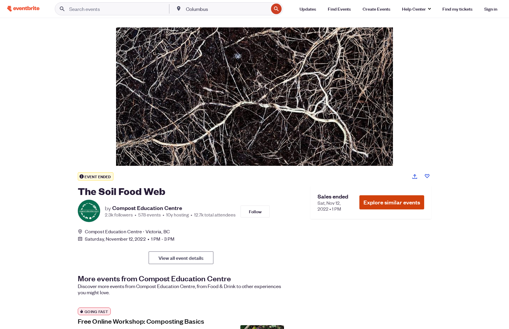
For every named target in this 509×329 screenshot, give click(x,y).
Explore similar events (391, 202)
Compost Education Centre (147, 208)
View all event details (181, 257)
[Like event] (427, 176)
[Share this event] (415, 176)
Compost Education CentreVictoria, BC (127, 231)
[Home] (23, 8)
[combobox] (226, 9)
